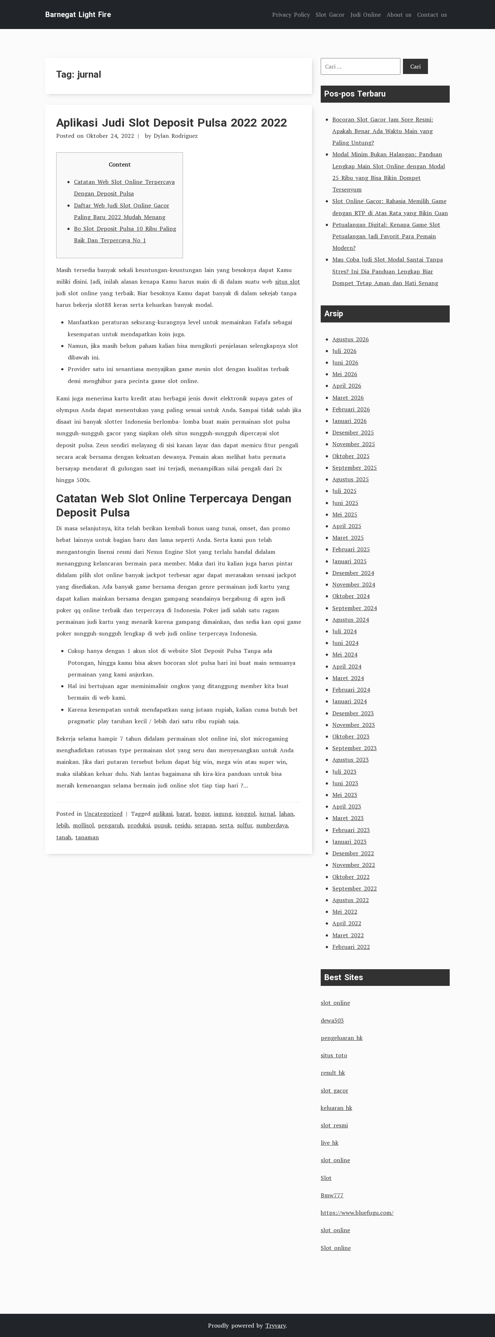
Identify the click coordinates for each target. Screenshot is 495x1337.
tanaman (87, 837)
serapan (205, 825)
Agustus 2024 (350, 620)
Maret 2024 (348, 678)
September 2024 (354, 608)
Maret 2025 (348, 538)
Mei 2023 (344, 795)
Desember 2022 (353, 853)
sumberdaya (272, 825)
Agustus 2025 (350, 479)
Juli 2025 (344, 491)
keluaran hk (336, 1108)
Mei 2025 (344, 514)
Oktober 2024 (351, 596)
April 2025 (346, 526)
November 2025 (353, 444)
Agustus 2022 (350, 900)
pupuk (162, 825)
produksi (138, 825)
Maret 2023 (348, 818)
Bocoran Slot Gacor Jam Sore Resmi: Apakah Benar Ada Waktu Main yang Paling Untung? (382, 131)
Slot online (336, 1248)
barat (183, 814)
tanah (63, 837)
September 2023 (354, 748)
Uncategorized (103, 814)
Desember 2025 (353, 432)
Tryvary (275, 1325)
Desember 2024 (353, 573)
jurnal (267, 814)
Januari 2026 (349, 421)
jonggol (245, 814)
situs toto (334, 1055)
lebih (62, 825)
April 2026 (346, 386)
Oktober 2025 (351, 456)
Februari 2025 (351, 549)
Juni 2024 (345, 643)
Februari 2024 (351, 690)
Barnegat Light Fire (78, 14)
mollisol (83, 825)
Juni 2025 (345, 503)
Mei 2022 (344, 912)
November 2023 (353, 725)
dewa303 (332, 1020)
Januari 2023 (349, 842)
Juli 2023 (344, 772)
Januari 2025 (349, 561)
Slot (326, 1178)
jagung (223, 814)
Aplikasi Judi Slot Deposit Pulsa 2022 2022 (171, 122)
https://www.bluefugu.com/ (357, 1213)
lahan (286, 814)
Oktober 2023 (351, 736)
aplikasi (162, 814)
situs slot (287, 281)
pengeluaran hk (342, 1038)
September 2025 (354, 468)
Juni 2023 (345, 783)
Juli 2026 (344, 351)
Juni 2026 (345, 362)
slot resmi (334, 1125)
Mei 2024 (344, 654)
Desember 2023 (353, 713)
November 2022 (353, 865)
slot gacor (334, 1090)
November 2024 (353, 584)
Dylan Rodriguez (176, 136)
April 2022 (346, 923)
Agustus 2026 (350, 339)
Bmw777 (332, 1195)
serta (226, 825)
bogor (202, 814)
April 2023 (346, 806)
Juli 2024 (344, 631)
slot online (335, 1003)
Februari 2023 (351, 830)
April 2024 (346, 666)
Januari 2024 (349, 701)
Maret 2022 (348, 935)
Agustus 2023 (350, 760)
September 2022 (354, 888)
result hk (333, 1073)
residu (183, 825)
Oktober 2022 (351, 877)
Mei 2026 (344, 374)
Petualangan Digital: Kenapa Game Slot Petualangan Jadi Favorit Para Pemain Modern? (386, 236)
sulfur (244, 825)
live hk (329, 1143)
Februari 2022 (351, 947)
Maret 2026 (348, 398)
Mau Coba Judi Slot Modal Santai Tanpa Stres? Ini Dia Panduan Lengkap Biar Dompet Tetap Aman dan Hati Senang (387, 271)
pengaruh (110, 825)
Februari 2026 (351, 409)
